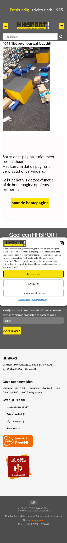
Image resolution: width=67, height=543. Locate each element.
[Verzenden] (61, 36)
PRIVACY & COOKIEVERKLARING (34, 510)
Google (27, 520)
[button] (62, 243)
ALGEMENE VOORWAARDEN (33, 508)
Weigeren (34, 283)
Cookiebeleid (24, 299)
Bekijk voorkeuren (34, 293)
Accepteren (34, 274)
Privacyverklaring (39, 299)
